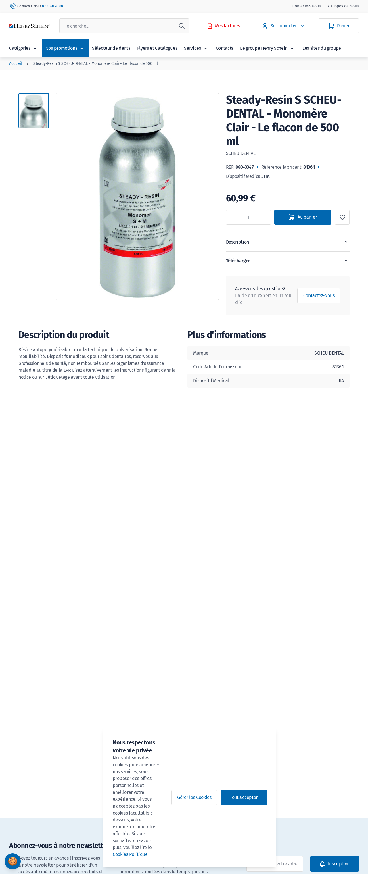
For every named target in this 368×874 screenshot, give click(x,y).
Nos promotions (61, 48)
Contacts (224, 48)
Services (192, 48)
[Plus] (263, 217)
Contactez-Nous (306, 6)
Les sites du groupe (321, 48)
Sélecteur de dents (111, 48)
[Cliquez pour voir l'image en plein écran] (137, 196)
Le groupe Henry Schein (264, 48)
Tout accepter (244, 797)
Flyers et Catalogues (157, 48)
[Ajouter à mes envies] (342, 217)
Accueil (15, 63)
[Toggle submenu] (35, 48)
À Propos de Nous (343, 6)
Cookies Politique (130, 854)
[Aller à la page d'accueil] (29, 26)
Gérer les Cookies (194, 797)
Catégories (19, 48)
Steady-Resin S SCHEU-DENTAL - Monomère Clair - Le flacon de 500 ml (95, 63)
